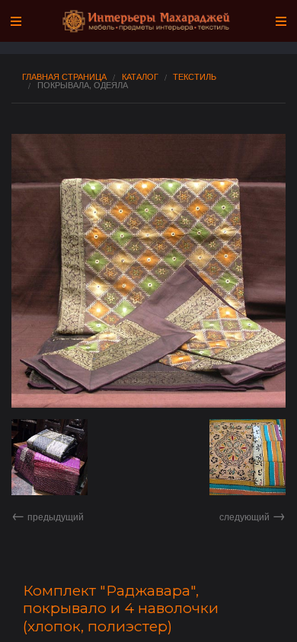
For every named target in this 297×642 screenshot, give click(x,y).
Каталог (140, 76)
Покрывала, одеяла (82, 85)
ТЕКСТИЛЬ (194, 76)
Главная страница (64, 76)
